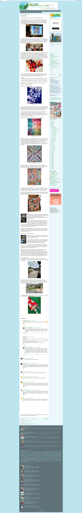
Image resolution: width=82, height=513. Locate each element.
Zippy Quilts (52, 177)
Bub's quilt (43, 451)
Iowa (60, 452)
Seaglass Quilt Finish (27, 496)
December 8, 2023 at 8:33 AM (32, 320)
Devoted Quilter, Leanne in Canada (55, 183)
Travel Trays (51, 59)
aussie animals (32, 456)
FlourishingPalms (27, 327)
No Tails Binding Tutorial (27, 445)
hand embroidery (46, 458)
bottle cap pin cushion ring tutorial (34, 457)
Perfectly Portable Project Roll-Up (54, 65)
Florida (36, 452)
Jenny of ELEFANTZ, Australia (55, 181)
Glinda (53, 452)
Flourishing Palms (38, 12)
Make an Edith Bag (52, 61)
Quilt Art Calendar (52, 453)
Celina (53, 451)
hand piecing (53, 458)
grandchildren (32, 458)
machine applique (28, 459)
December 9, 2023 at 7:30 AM (29, 371)
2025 (51, 123)
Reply (23, 324)
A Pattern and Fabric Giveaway (28, 432)
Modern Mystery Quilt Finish (55, 129)
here (47, 142)
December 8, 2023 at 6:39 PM (32, 363)
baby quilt (47, 456)
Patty (24, 371)
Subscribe (55, 28)
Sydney (40, 455)
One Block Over (38, 453)
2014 (51, 161)
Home (34, 418)
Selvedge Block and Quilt (53, 55)
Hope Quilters (53, 180)
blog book (27, 457)
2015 (51, 160)
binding (59, 456)
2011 (51, 165)
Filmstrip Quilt (52, 54)
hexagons (22, 459)
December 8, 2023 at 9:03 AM (31, 336)
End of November (54, 135)
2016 (51, 159)
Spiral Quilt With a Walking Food (54, 60)
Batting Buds (33, 451)
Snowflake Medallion (56, 454)
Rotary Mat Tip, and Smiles (28, 465)
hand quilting (58, 458)
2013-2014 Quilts (23, 12)
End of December (54, 128)
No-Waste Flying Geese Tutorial (28, 470)
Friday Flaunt (47, 452)
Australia (22, 451)
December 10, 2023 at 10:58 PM (33, 376)
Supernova (36, 455)
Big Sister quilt (38, 451)
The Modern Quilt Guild (48, 455)
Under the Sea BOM (55, 455)
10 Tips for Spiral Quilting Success (29, 474)
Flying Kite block (42, 452)
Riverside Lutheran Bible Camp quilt (27, 454)
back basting (52, 456)
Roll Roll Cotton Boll (36, 454)
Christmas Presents (54, 130)
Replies (25, 345)
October (53, 138)
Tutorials (28, 12)
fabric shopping (45, 457)
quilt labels (53, 459)
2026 (51, 122)
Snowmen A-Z (23, 455)
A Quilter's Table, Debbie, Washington (54, 173)
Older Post (46, 418)
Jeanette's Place (53, 176)
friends (25, 458)
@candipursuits (27, 54)
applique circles (27, 456)
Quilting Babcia (25, 363)
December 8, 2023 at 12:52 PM (36, 327)
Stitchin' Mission (30, 455)
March (53, 147)
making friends (41, 459)
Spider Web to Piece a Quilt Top (54, 62)
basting (56, 456)
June (52, 143)
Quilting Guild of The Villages (31, 19)
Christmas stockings (24, 452)
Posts (52, 70)
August (53, 141)
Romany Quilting (53, 171)
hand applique (40, 458)
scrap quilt (24, 461)
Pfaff (48, 453)
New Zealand (29, 453)
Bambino (29, 451)
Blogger (43, 510)
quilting (57, 459)
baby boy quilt (37, 456)
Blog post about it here (41, 142)
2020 (51, 154)
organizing (45, 459)
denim (41, 457)
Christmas (58, 451)
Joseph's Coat (24, 453)
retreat (60, 459)
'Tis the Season (54, 134)
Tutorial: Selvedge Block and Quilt (29, 505)
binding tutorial (23, 457)
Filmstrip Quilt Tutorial (27, 427)
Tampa (43, 455)
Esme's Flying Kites (32, 452)
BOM (26, 451)
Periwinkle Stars (44, 453)
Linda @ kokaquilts (26, 376)
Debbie (24, 358)
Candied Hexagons (48, 451)
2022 (51, 151)
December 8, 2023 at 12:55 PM (36, 347)
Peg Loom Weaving (27, 492)
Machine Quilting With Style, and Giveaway (30, 436)
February (53, 148)
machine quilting (34, 459)
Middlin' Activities (54, 133)
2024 (51, 124)
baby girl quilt (43, 456)
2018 (51, 156)
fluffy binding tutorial (57, 457)
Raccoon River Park (58, 453)
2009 (51, 168)
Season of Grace (48, 454)
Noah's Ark (33, 453)
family (51, 457)
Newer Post (23, 418)
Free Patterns (33, 12)
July (52, 142)
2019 (51, 155)
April (52, 146)
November (53, 137)
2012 (51, 164)
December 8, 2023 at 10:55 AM (29, 358)
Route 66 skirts (43, 454)
